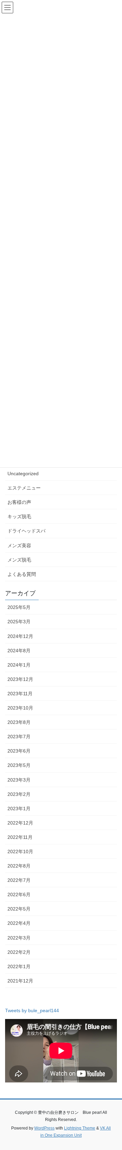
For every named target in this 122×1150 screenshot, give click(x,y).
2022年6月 (18, 894)
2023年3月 (18, 780)
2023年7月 (18, 736)
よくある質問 (21, 574)
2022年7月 (18, 880)
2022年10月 (20, 851)
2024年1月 (18, 665)
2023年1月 (18, 808)
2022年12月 (20, 823)
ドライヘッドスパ (26, 531)
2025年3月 (18, 621)
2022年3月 (18, 938)
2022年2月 (18, 952)
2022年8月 (18, 866)
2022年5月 (18, 909)
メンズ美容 (19, 545)
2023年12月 (20, 679)
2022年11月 (20, 837)
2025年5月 (18, 607)
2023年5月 (18, 765)
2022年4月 (18, 923)
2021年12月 (20, 981)
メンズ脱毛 (19, 560)
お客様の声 (19, 502)
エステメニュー (24, 488)
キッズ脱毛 (19, 516)
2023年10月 (20, 708)
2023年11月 (20, 693)
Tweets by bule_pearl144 (32, 1010)
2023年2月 (18, 794)
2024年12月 (20, 636)
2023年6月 (18, 751)
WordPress (44, 1128)
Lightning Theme (79, 1128)
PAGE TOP (112, 1109)
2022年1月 (18, 966)
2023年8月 (18, 722)
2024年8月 (18, 650)
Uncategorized (23, 473)
